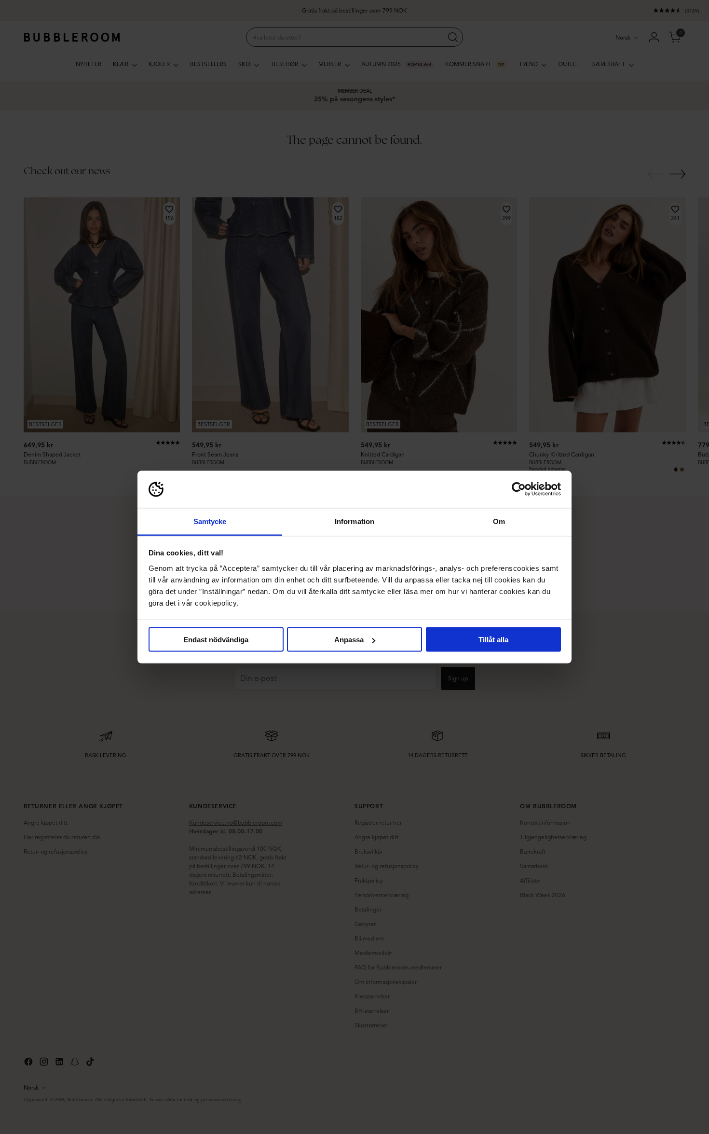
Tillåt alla (493, 640)
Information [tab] (354, 521)
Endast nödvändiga (215, 640)
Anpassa (349, 640)
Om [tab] (499, 521)
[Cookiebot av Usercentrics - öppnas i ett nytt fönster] (519, 489)
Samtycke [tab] (210, 521)
